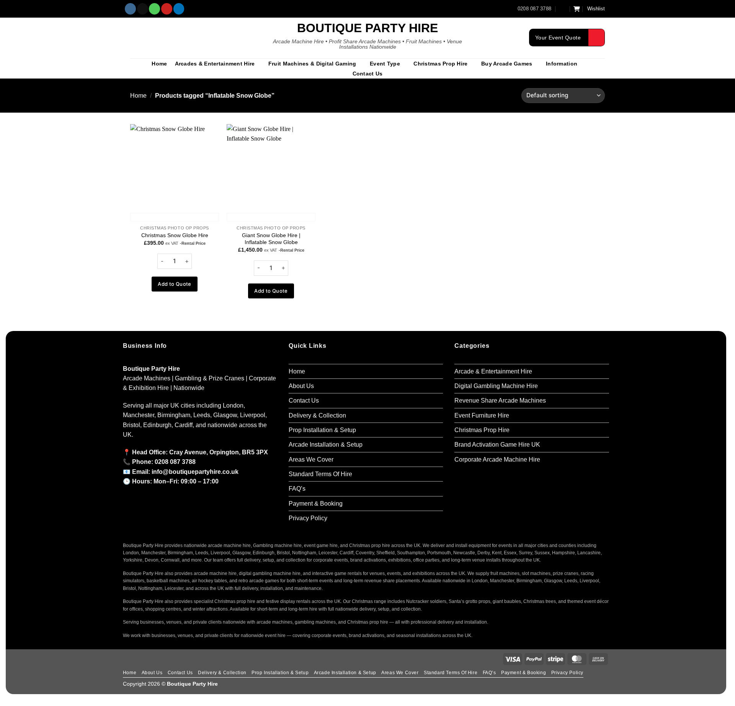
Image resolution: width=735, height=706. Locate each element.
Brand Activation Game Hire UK (497, 444)
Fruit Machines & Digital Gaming (312, 64)
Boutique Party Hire (367, 28)
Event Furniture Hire (481, 415)
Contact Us (368, 73)
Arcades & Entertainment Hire (215, 64)
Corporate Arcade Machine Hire (497, 459)
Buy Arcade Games (506, 64)
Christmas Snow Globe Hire (174, 235)
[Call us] (154, 9)
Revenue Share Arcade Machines (500, 400)
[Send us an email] (142, 9)
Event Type (385, 64)
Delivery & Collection (317, 415)
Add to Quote (174, 284)
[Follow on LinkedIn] (179, 9)
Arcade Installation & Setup (326, 444)
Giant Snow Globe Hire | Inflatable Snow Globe (271, 239)
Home (159, 64)
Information (561, 64)
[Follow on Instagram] (130, 9)
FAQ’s (297, 488)
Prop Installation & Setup (322, 430)
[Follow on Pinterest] (166, 9)
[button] (563, 8)
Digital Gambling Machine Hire (496, 386)
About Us (301, 386)
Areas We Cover (311, 459)
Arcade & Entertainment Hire (493, 371)
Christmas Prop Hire (440, 64)
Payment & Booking (316, 503)
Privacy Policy (308, 518)
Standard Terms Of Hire (320, 474)
